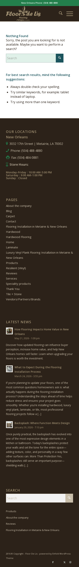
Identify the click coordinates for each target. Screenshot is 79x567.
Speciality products (18, 284)
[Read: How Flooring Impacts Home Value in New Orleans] (9, 330)
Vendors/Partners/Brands (23, 299)
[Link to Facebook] (53, 562)
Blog (9, 211)
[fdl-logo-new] (33, 13)
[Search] (59, 13)
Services (11, 278)
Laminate (12, 247)
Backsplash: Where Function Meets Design (42, 423)
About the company (19, 206)
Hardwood (13, 232)
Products (12, 263)
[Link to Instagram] (70, 562)
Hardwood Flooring (18, 237)
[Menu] (68, 13)
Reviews (11, 273)
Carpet (10, 216)
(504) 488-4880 (50, 2)
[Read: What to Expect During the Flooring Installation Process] (9, 368)
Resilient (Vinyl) (16, 268)
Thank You (13, 289)
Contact (11, 221)
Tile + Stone (14, 294)
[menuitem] (59, 13)
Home (10, 242)
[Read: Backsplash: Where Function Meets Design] (9, 424)
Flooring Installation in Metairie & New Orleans (36, 226)
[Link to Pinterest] (59, 562)
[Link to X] (64, 562)
